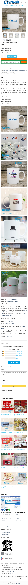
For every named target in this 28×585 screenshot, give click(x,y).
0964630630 (11, 571)
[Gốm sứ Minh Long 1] (3, 40)
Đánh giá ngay (14, 362)
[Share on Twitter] (7, 73)
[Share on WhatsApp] (2, 73)
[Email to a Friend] (9, 73)
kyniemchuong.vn (5, 534)
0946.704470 (7, 514)
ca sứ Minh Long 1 (12, 70)
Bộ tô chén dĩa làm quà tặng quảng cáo (19, 450)
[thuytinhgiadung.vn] (8, 40)
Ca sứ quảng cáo (19, 70)
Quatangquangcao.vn (6, 532)
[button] (2, 2)
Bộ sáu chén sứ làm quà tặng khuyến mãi (6, 450)
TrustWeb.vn (18, 583)
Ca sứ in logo (20, 5)
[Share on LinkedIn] (14, 73)
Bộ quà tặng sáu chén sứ (6, 414)
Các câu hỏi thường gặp (6, 518)
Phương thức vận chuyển (7, 524)
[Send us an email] (7, 510)
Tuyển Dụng (18, 518)
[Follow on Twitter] (4, 510)
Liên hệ (17, 524)
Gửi (14, 386)
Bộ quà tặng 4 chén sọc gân (6, 467)
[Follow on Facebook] (2, 510)
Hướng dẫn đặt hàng (6, 522)
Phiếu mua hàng (19, 514)
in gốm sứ (25, 70)
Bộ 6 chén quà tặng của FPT (19, 432)
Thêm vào (13, 56)
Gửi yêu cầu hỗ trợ (5, 520)
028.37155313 (9, 336)
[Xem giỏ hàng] (26, 2)
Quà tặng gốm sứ (13, 5)
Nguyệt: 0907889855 (9, 323)
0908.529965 (12, 573)
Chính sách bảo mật (19, 520)
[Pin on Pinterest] (11, 73)
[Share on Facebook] (4, 73)
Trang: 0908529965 (9, 321)
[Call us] (9, 510)
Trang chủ (7, 5)
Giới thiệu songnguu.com (20, 516)
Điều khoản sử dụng (19, 522)
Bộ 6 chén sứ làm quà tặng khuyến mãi (19, 415)
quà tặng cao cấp (13, 299)
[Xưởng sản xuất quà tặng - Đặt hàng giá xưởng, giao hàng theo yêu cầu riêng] (12, 2)
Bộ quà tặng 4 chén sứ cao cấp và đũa (7, 487)
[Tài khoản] (23, 2)
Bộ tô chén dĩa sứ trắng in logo (20, 486)
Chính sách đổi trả (5, 526)
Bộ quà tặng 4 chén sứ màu (6, 432)
